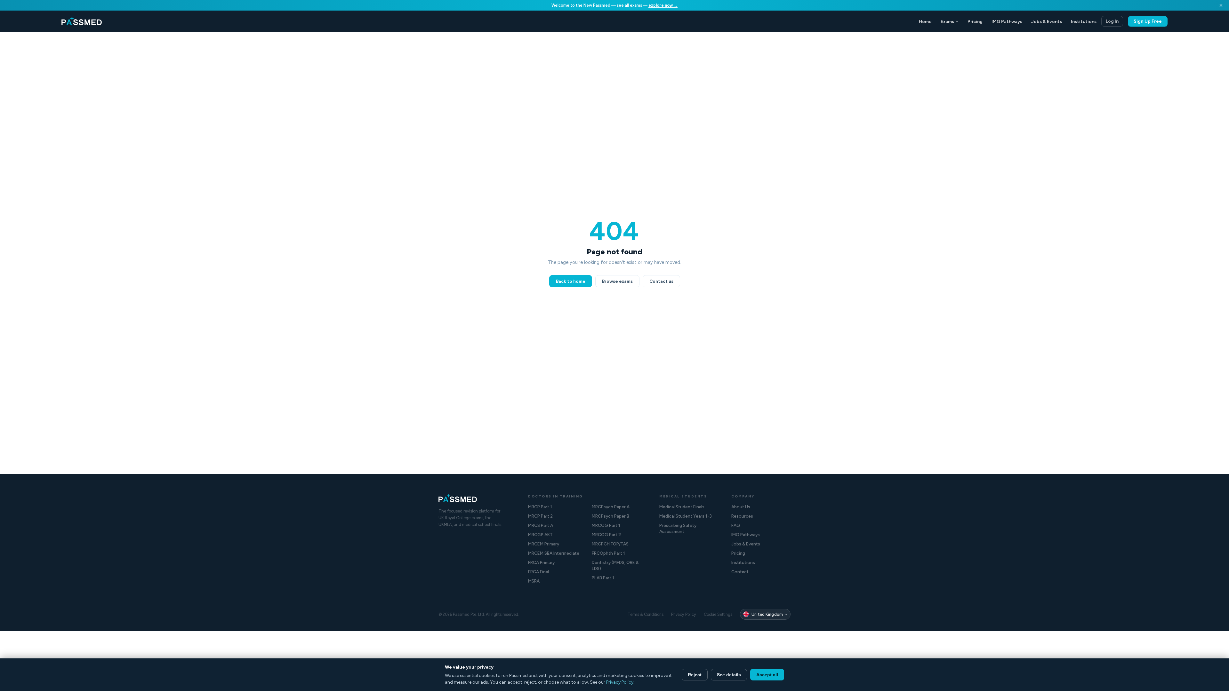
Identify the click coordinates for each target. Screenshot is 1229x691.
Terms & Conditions (645, 614)
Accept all (767, 674)
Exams (947, 21)
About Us (740, 506)
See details (729, 674)
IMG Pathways (1007, 21)
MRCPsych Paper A (611, 506)
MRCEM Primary (543, 543)
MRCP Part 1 (540, 506)
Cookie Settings (718, 614)
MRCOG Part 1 (606, 525)
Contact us (661, 281)
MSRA (534, 581)
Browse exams (617, 281)
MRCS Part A (540, 525)
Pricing (975, 21)
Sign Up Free (1148, 21)
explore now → (663, 5)
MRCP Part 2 (540, 516)
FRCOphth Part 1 (608, 553)
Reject (695, 674)
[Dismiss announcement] (1221, 5)
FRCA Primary (541, 562)
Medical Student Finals (681, 506)
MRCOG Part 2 (606, 534)
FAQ (735, 525)
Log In (1112, 21)
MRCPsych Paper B (610, 516)
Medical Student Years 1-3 (685, 516)
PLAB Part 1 (603, 577)
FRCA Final (538, 571)
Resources (742, 516)
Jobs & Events (1046, 21)
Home (925, 21)
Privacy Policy (683, 614)
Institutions (1083, 21)
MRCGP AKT (540, 534)
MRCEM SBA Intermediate (553, 553)
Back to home (570, 281)
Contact (740, 571)
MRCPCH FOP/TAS (610, 543)
